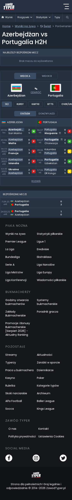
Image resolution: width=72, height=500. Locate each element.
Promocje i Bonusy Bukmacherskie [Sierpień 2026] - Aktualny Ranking (17, 329)
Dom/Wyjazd (47, 113)
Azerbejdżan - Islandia (17, 158)
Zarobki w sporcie (48, 362)
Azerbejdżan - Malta (15, 138)
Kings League (45, 409)
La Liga (9, 249)
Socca (9, 409)
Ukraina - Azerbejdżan (17, 168)
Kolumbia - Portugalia (52, 148)
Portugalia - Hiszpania (52, 128)
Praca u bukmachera (19, 370)
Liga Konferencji (15, 280)
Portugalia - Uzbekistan (54, 158)
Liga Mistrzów (14, 272)
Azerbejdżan (16, 95)
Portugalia (55, 95)
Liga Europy (44, 272)
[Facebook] (8, 458)
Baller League (46, 401)
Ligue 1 (41, 241)
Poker (40, 378)
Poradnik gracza (47, 312)
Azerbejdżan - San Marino (14, 130)
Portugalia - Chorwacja (53, 138)
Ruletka (10, 386)
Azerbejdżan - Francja (17, 148)
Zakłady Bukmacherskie (15, 313)
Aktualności (44, 355)
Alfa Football (13, 401)
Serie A (9, 265)
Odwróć (36, 92)
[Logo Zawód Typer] (9, 6)
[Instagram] (36, 458)
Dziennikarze (45, 370)
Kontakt (43, 429)
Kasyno (10, 378)
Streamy (11, 355)
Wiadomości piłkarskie (51, 280)
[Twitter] (63, 458)
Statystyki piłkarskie (50, 234)
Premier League (15, 241)
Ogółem (25, 113)
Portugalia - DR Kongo (53, 168)
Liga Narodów (46, 265)
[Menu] (66, 6)
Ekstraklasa (44, 257)
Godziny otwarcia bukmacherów (17, 302)
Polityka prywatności (22, 436)
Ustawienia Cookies (51, 436)
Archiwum (43, 393)
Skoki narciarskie (16, 393)
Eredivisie (43, 249)
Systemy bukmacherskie (47, 302)
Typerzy (10, 362)
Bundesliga (12, 257)
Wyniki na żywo (15, 234)
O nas (12, 429)
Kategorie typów (48, 386)
